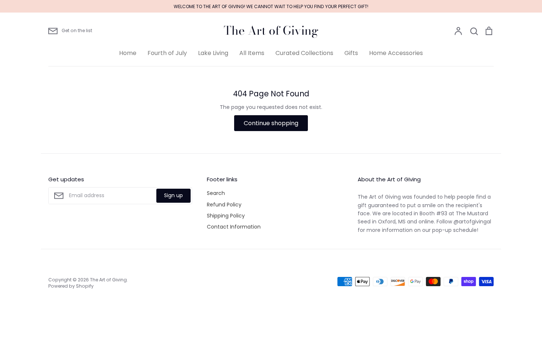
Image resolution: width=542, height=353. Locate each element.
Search (216, 193)
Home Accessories (396, 53)
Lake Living (213, 53)
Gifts (351, 53)
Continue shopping (271, 123)
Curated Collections (304, 53)
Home (127, 53)
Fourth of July (167, 53)
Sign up (173, 195)
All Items (251, 53)
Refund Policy (224, 204)
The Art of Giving (271, 31)
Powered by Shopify (71, 286)
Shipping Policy (226, 215)
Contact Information (234, 226)
